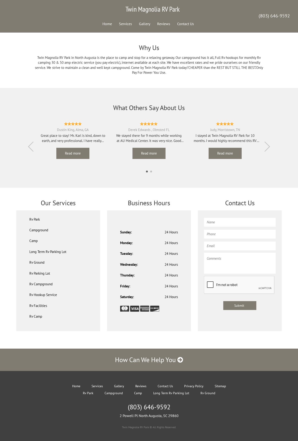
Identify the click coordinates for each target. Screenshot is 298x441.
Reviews (163, 23)
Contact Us (185, 23)
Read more (73, 153)
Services (125, 23)
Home (107, 23)
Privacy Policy (193, 386)
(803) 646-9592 (274, 16)
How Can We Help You (146, 359)
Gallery (144, 23)
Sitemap (220, 386)
